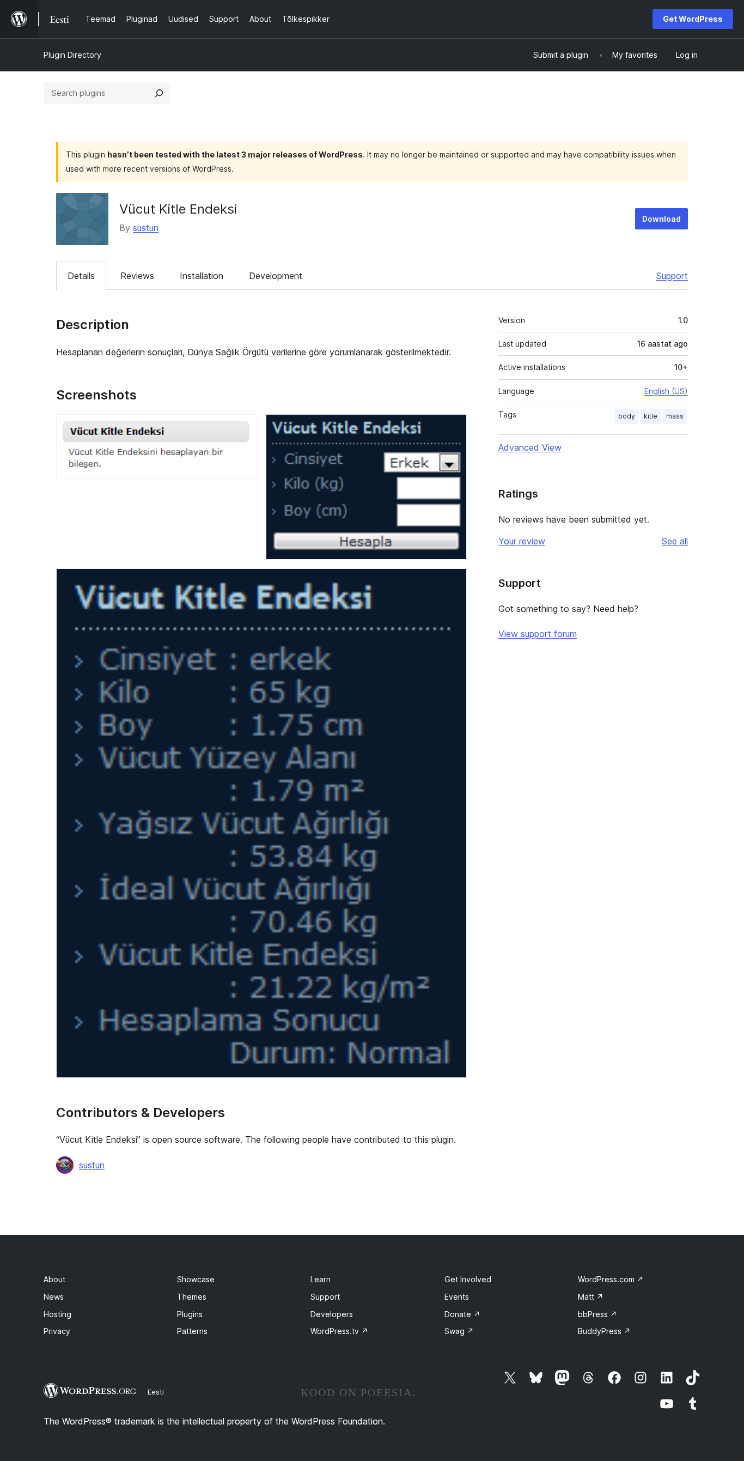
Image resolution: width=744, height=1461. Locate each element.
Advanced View (530, 447)
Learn (320, 1279)
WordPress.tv (339, 1331)
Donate (462, 1314)
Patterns (192, 1331)
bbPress (597, 1314)
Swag (459, 1331)
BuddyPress (604, 1331)
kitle (650, 416)
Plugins (190, 1314)
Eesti (156, 1391)
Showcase (196, 1279)
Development (275, 275)
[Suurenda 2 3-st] (452, 428)
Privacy (57, 1331)
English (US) (666, 391)
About (54, 1279)
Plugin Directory (72, 54)
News (54, 1296)
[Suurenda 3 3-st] (452, 583)
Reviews (137, 275)
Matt (590, 1296)
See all (675, 541)
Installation (201, 275)
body (626, 416)
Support (672, 275)
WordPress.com (611, 1279)
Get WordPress (693, 18)
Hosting (57, 1314)
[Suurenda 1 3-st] (242, 428)
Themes (191, 1296)
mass (675, 416)
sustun (145, 227)
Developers (331, 1314)
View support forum (537, 633)
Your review (521, 541)
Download (661, 218)
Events (456, 1296)
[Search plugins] (159, 93)
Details (81, 275)
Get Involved (467, 1279)
